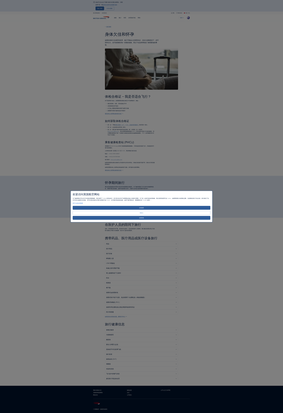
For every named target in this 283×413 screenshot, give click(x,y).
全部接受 (141, 208)
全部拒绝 (141, 218)
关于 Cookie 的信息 (78, 203)
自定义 (141, 213)
